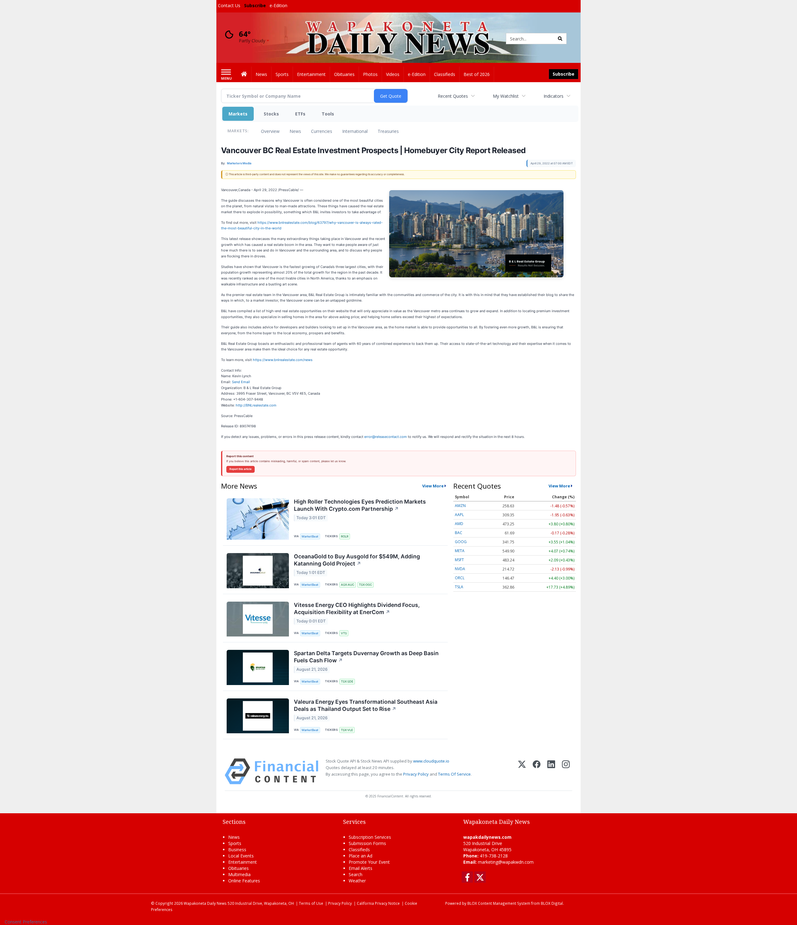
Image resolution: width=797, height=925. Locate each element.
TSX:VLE (347, 730)
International (355, 131)
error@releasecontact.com (385, 436)
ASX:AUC (347, 584)
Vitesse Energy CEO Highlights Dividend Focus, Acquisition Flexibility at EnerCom (357, 608)
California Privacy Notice (378, 903)
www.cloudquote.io (431, 761)
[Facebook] (536, 771)
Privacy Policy (416, 774)
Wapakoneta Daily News (205, 903)
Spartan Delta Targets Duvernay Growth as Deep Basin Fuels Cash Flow (366, 657)
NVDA (460, 568)
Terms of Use (311, 903)
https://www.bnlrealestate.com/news (283, 360)
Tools (328, 114)
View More (433, 486)
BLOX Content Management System (498, 903)
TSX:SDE (347, 681)
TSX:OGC (365, 584)
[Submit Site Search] (560, 38)
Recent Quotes (453, 96)
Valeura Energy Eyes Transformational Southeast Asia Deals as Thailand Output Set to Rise (365, 705)
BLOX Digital (552, 903)
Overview (270, 131)
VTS (344, 633)
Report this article (240, 469)
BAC (458, 532)
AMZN (460, 505)
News (295, 131)
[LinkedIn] (551, 771)
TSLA (459, 586)
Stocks (271, 114)
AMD (459, 523)
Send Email (241, 382)
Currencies (321, 131)
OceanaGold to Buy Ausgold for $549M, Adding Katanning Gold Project (357, 560)
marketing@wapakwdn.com (506, 862)
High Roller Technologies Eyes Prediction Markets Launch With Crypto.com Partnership (360, 505)
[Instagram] (565, 771)
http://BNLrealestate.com (256, 405)
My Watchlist (506, 96)
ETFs (300, 114)
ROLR (344, 536)
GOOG (461, 541)
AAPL (459, 514)
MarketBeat (310, 536)
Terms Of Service (454, 774)
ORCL (460, 577)
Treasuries (388, 131)
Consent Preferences (26, 922)
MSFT (459, 559)
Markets (238, 114)
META (460, 550)
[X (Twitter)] (522, 771)
